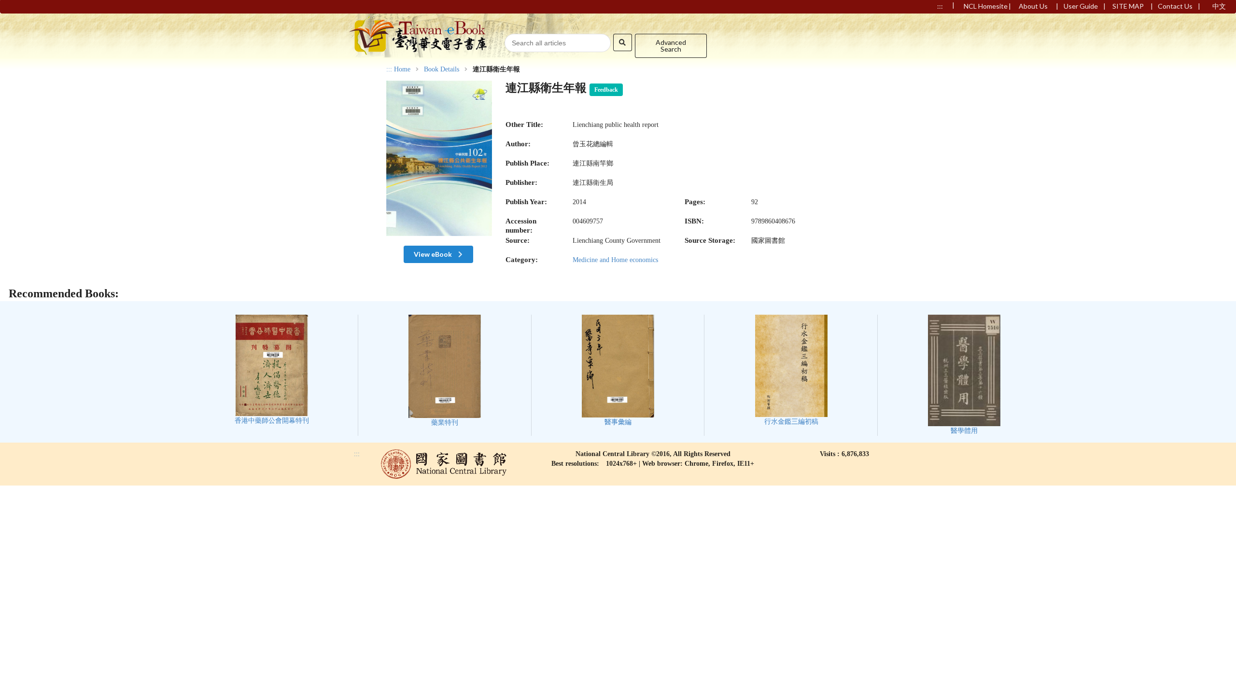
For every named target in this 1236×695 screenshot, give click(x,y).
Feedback (606, 89)
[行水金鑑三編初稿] (791, 370)
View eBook (433, 254)
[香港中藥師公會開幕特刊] (272, 369)
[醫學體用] (964, 374)
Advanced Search (671, 45)
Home (402, 69)
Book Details (441, 69)
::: (389, 69)
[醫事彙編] (618, 370)
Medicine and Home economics (615, 260)
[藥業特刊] (444, 370)
